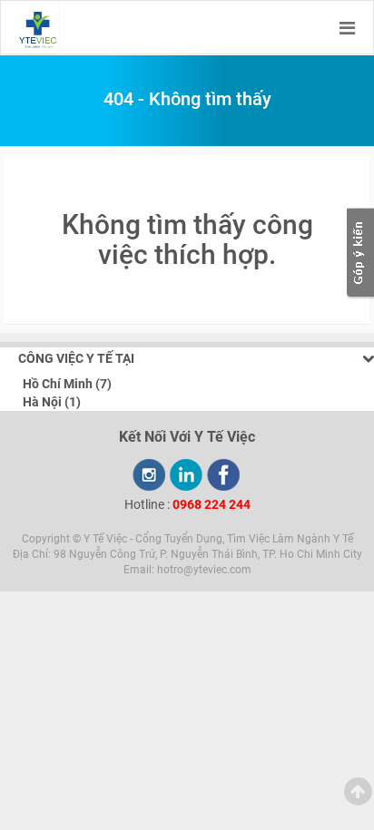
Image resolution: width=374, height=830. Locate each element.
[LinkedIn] (186, 475)
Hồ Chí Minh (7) (67, 383)
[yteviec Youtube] (149, 475)
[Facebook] (223, 475)
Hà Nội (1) (52, 402)
